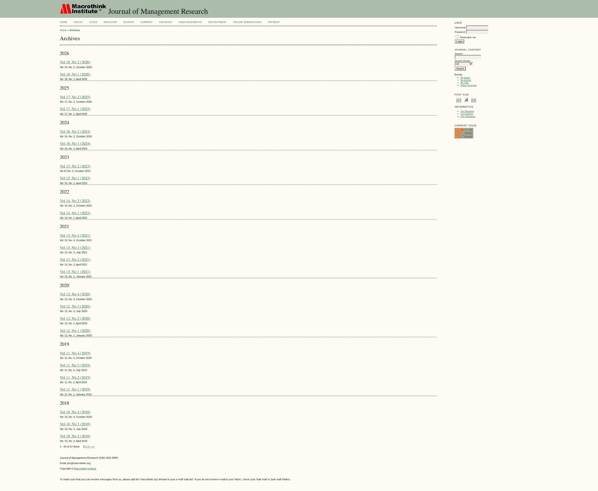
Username (460, 27)
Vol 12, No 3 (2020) (75, 306)
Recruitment (217, 22)
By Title (465, 82)
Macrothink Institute (85, 468)
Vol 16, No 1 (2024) (75, 143)
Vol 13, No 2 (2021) (75, 259)
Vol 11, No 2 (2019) (75, 377)
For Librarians (468, 116)
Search (128, 22)
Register (110, 22)
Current (147, 22)
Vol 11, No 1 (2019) (75, 389)
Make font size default (466, 99)
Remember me (468, 37)
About (78, 22)
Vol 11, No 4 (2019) (75, 353)
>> (93, 446)
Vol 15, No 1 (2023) (75, 178)
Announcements (190, 22)
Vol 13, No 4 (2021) (75, 235)
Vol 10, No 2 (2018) (75, 436)
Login (93, 22)
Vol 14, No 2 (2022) (75, 200)
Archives (165, 22)
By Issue (465, 77)
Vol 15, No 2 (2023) (75, 166)
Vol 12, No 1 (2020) (75, 330)
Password (460, 32)
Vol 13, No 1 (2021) (75, 271)
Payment (274, 22)
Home (63, 22)
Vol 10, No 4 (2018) (75, 412)
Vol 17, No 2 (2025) (75, 96)
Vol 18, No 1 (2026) (75, 74)
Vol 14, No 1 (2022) (75, 212)
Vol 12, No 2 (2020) (75, 318)
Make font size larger (473, 99)
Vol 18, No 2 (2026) (75, 62)
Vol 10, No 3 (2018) (75, 423)
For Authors (467, 114)
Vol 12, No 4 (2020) (75, 294)
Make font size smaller (458, 99)
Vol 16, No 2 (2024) (75, 131)
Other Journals (469, 85)
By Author (466, 80)
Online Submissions (247, 22)
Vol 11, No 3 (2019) (75, 365)
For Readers (467, 111)
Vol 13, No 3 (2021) (75, 247)
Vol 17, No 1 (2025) (75, 108)
